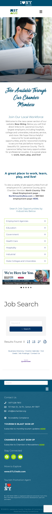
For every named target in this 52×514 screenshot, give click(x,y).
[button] (28, 341)
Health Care (12, 241)
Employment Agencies (17, 221)
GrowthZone (33, 511)
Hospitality (11, 248)
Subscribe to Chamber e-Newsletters (24, 444)
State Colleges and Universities (21, 261)
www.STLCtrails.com (15, 471)
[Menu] (40, 11)
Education (11, 228)
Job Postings (24, 353)
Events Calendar (32, 351)
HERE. (36, 199)
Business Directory (16, 351)
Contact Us (35, 353)
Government (12, 234)
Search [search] (27, 329)
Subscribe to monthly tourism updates (25, 429)
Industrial (10, 254)
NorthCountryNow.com (21, 196)
